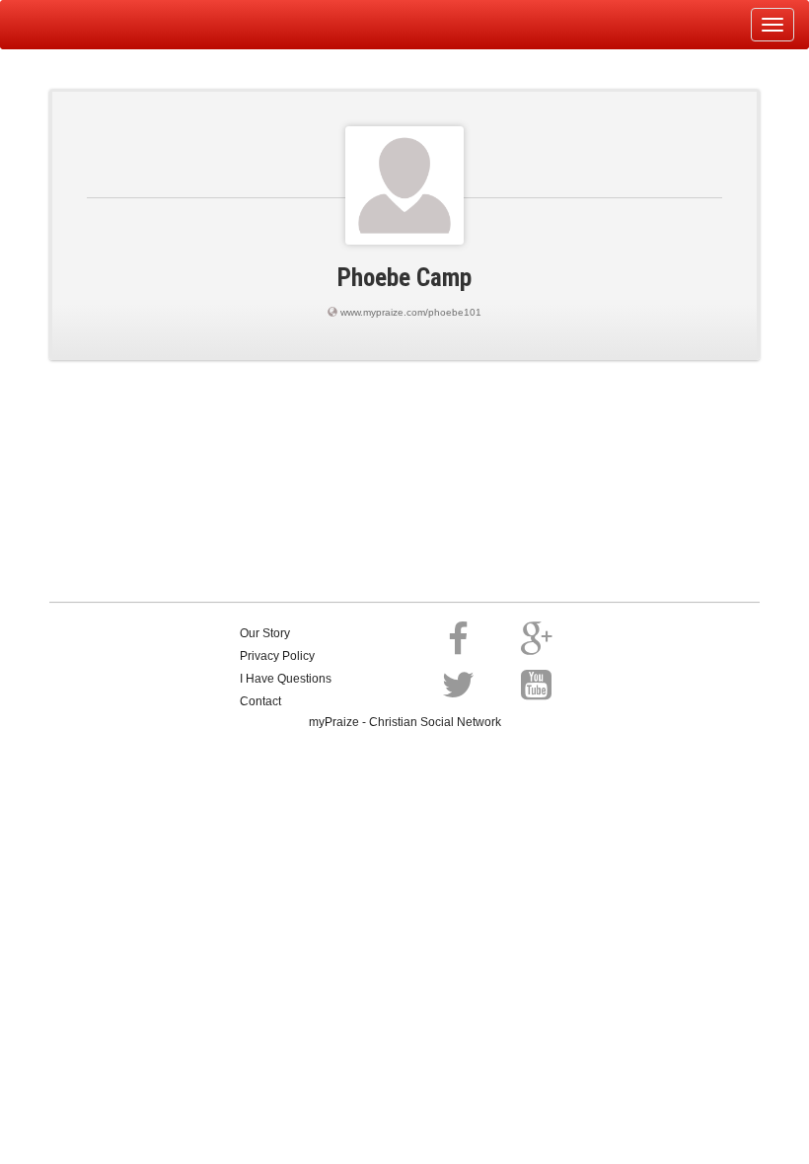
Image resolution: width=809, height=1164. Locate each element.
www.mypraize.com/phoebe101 (410, 312)
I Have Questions (285, 679)
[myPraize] (62, 24)
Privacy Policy (277, 656)
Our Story (265, 633)
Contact (260, 701)
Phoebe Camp (404, 277)
